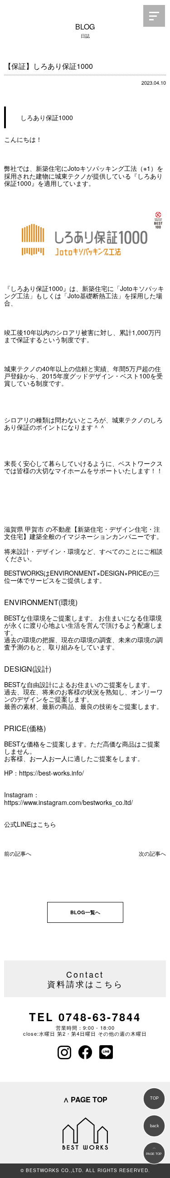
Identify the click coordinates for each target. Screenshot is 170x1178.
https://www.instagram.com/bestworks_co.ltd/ (68, 802)
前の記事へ (17, 853)
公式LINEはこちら (30, 824)
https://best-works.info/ (51, 772)
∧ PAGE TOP (85, 1099)
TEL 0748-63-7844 (85, 1016)
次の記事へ (152, 853)
